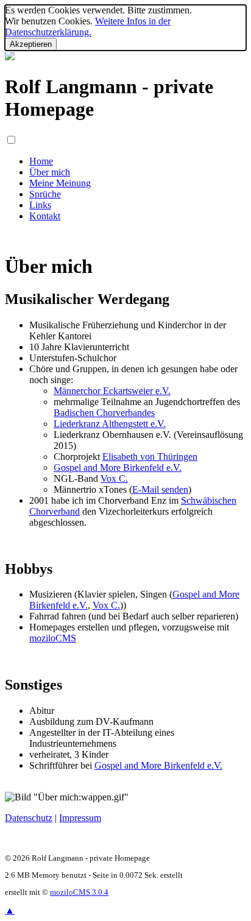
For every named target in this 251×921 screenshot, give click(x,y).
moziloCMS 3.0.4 (79, 892)
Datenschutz (28, 818)
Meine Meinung (60, 183)
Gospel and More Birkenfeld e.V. (118, 467)
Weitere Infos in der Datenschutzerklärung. (88, 26)
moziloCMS (52, 638)
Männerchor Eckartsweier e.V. (112, 391)
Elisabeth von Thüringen (149, 456)
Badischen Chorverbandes (104, 413)
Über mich (49, 172)
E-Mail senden (160, 489)
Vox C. (114, 478)
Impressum (80, 818)
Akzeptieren (31, 44)
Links (40, 205)
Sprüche (45, 194)
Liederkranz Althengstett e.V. (110, 423)
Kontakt (44, 216)
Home (41, 161)
